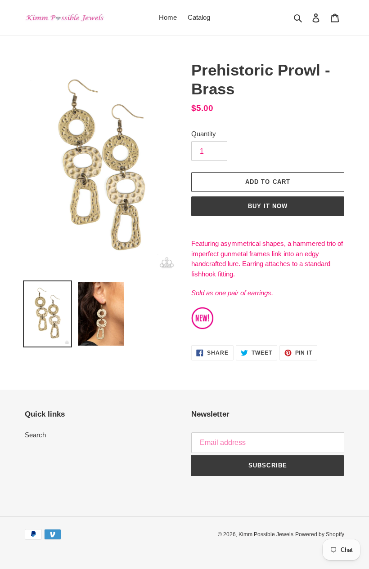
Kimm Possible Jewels (265, 534)
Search (35, 435)
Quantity (203, 134)
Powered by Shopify (319, 534)
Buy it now (268, 206)
